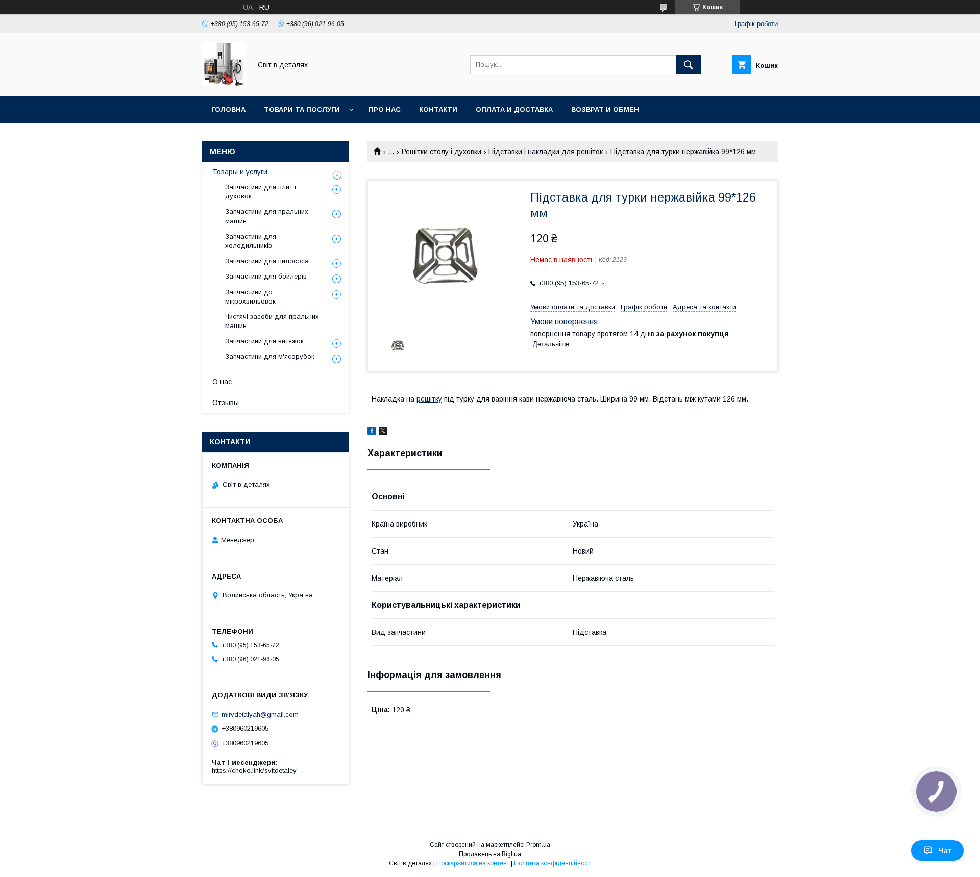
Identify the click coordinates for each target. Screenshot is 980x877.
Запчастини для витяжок (264, 341)
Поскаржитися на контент (472, 863)
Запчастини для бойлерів (266, 276)
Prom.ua (538, 844)
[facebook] (372, 432)
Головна (228, 109)
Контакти (438, 109)
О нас (222, 382)
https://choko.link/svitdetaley (254, 770)
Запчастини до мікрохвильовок (250, 296)
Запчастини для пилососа (267, 261)
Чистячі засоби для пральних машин (272, 321)
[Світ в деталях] (224, 83)
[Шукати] (688, 64)
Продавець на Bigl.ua (490, 854)
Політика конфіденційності (553, 863)
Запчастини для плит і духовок (260, 191)
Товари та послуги (302, 109)
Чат (945, 850)
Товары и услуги (239, 172)
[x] (383, 432)
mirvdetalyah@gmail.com (260, 714)
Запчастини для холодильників (250, 241)
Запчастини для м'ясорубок (269, 356)
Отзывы (225, 402)
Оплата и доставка (514, 109)
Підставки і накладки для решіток (545, 151)
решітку (429, 399)
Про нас (385, 109)
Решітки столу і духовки (441, 151)
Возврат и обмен (605, 109)
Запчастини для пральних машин (266, 216)
